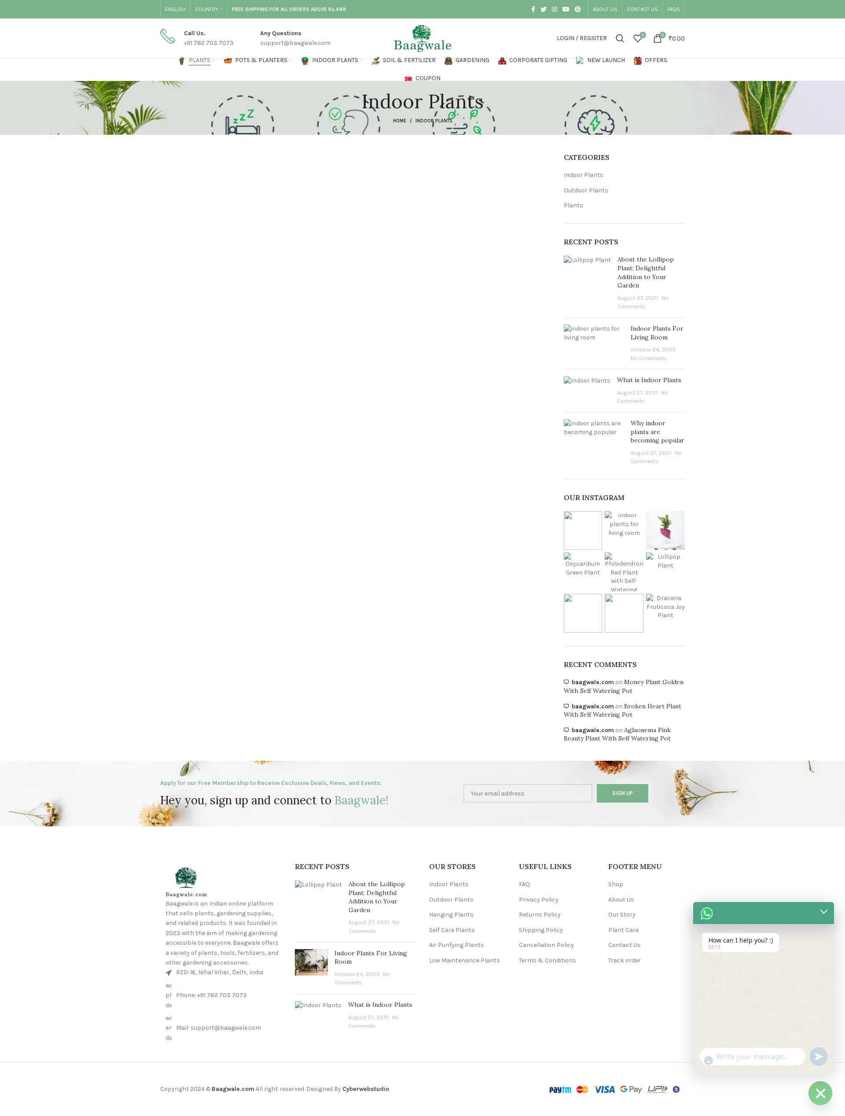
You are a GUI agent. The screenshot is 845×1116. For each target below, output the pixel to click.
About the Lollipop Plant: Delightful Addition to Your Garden (645, 272)
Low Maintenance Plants (464, 960)
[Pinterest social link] (578, 9)
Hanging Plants (451, 914)
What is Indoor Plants (649, 380)
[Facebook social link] (533, 9)
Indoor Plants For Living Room (657, 332)
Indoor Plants (583, 175)
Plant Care (623, 930)
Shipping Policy (541, 930)
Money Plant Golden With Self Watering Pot (623, 686)
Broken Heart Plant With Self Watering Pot (622, 710)
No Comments (649, 358)
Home (399, 121)
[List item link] (222, 995)
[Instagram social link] (554, 9)
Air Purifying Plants (456, 945)
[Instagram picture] (583, 530)
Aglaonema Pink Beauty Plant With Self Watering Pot (617, 734)
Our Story (622, 914)
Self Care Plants (452, 930)
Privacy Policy (538, 899)
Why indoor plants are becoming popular (657, 431)
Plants (573, 205)
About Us (621, 899)
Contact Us (624, 945)
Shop (615, 884)
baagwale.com (593, 682)
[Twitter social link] (543, 9)
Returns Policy (540, 914)
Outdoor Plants (586, 190)
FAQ (524, 884)
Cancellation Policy (546, 945)
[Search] (620, 38)
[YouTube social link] (566, 9)
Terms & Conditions (547, 960)
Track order (624, 960)
